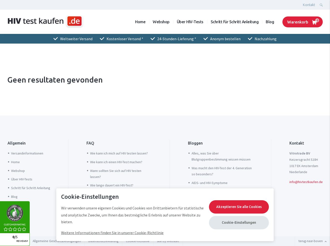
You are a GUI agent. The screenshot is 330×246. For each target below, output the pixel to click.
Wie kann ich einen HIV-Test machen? (116, 162)
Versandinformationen (27, 153)
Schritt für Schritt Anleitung (235, 21)
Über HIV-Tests (190, 21)
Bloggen (195, 143)
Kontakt (309, 5)
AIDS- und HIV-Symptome (210, 183)
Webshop (161, 21)
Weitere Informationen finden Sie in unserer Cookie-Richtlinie (112, 232)
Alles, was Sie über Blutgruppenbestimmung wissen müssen (221, 156)
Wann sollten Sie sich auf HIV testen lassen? (115, 174)
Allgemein (16, 143)
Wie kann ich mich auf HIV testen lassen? (119, 153)
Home (140, 21)
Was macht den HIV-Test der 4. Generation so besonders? (222, 171)
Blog (270, 21)
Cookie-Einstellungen (239, 222)
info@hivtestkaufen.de (306, 182)
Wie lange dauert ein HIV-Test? (111, 185)
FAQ (90, 143)
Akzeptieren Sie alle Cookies (239, 207)
